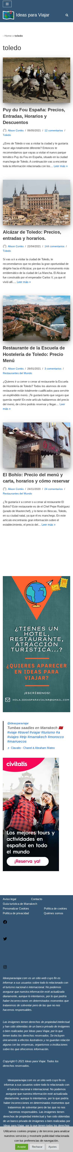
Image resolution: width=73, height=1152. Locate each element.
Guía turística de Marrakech (20, 903)
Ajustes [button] (52, 1146)
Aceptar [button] (21, 1146)
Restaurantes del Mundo (17, 373)
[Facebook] (5, 923)
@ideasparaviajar (18, 723)
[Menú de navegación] (7, 4)
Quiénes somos (53, 913)
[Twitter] (5, 940)
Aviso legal (9, 899)
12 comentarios (54, 130)
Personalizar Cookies (16, 908)
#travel (23, 732)
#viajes (13, 737)
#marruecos (17, 741)
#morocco (56, 737)
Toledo (7, 135)
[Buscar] (67, 15)
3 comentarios (53, 368)
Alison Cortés (16, 130)
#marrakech (37, 737)
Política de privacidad (16, 913)
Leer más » (61, 166)
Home (8, 35)
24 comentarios (53, 489)
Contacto (36, 899)
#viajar (35, 732)
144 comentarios (54, 246)
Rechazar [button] (37, 1146)
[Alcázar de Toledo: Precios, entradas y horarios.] (36, 202)
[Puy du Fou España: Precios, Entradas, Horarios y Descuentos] (36, 80)
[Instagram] (5, 968)
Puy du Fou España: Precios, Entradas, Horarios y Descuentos (34, 116)
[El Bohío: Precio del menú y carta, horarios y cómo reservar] (36, 445)
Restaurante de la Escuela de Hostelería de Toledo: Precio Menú (34, 354)
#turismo (48, 732)
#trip (23, 737)
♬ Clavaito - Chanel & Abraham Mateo (31, 747)
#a (58, 732)
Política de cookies (55, 908)
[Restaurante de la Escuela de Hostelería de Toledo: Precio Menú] (36, 318)
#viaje (12, 732)
